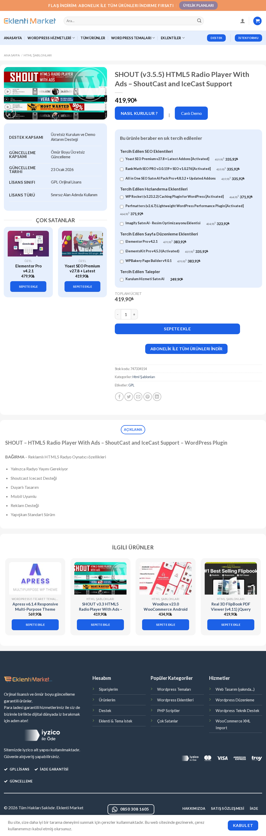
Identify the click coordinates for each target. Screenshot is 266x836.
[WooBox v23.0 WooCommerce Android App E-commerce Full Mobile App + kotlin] (165, 578)
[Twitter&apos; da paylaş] (128, 396)
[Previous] (10, 259)
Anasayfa (13, 38)
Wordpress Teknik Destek (237, 710)
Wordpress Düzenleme (235, 700)
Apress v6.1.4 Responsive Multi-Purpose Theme (35, 606)
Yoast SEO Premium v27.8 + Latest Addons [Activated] (82, 271)
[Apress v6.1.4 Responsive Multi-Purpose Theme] (35, 578)
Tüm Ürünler (93, 38)
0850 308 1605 (134, 809)
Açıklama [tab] (133, 429)
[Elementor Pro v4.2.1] (28, 243)
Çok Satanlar (167, 721)
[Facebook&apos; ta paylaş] (119, 396)
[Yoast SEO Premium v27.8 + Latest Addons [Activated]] (82, 243)
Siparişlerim (108, 689)
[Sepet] (257, 21)
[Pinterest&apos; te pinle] (147, 396)
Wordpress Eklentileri (175, 700)
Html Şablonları (38, 55)
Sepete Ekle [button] (28, 286)
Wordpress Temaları (174, 689)
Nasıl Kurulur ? (139, 113)
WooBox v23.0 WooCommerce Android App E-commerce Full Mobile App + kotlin (166, 612)
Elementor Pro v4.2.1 (28, 268)
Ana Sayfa (12, 55)
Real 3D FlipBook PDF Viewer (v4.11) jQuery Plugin (231, 609)
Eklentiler (171, 38)
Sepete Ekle (177, 328)
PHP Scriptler (168, 710)
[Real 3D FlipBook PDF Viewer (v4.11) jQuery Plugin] (231, 578)
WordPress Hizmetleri (49, 38)
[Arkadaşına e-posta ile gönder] (138, 396)
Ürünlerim (107, 700)
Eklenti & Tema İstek (115, 721)
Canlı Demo (191, 113)
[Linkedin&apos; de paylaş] (157, 396)
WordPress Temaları (131, 38)
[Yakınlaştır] (11, 113)
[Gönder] (199, 21)
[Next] (100, 259)
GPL (131, 385)
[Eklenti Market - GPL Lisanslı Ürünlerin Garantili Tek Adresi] (30, 21)
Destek (105, 710)
